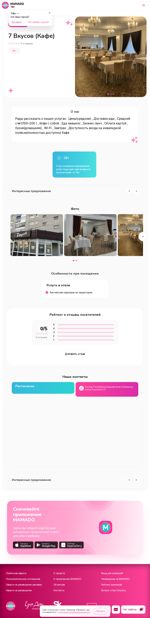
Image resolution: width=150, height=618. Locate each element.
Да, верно (17, 22)
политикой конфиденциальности (74, 612)
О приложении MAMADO (67, 578)
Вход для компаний (112, 573)
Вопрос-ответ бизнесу (113, 590)
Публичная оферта (16, 573)
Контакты (58, 590)
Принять (100, 611)
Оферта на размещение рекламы (24, 584)
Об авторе (59, 584)
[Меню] (143, 5)
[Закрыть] (49, 13)
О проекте (59, 573)
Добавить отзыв (75, 353)
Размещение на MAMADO (115, 578)
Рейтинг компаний (111, 584)
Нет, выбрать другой (38, 22)
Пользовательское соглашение (23, 578)
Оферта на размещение (19, 590)
